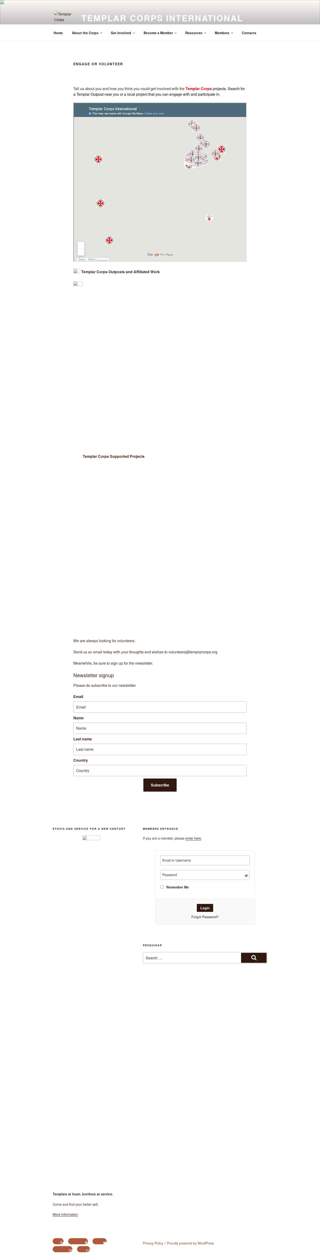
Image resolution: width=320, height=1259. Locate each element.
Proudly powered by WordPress (190, 1243)
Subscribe (160, 785)
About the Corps (85, 32)
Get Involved (121, 32)
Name (78, 717)
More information (65, 1214)
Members (222, 32)
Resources (193, 32)
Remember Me (177, 887)
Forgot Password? (205, 916)
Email (78, 696)
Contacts (249, 32)
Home (58, 32)
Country (80, 760)
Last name (82, 739)
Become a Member (158, 32)
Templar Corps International (162, 18)
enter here (193, 838)
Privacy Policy (153, 1243)
